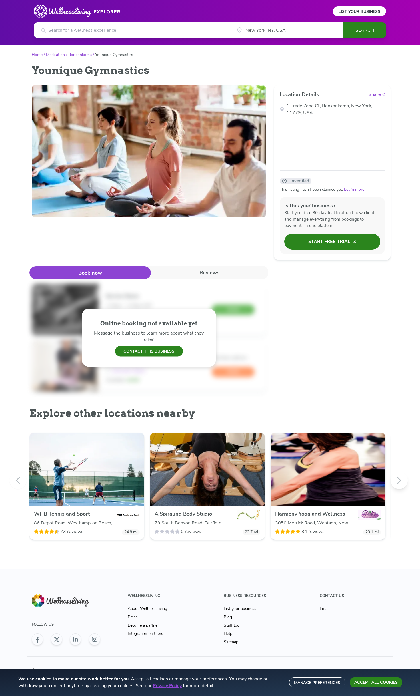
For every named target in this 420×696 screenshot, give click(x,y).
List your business (240, 608)
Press (133, 617)
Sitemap (231, 642)
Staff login (233, 625)
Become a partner (143, 625)
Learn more (354, 189)
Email (324, 608)
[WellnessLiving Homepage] (66, 601)
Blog (228, 617)
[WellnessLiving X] (56, 639)
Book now (90, 272)
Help (228, 633)
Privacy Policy (167, 686)
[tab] (90, 272)
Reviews (209, 272)
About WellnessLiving (147, 608)
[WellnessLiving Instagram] (94, 639)
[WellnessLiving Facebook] (37, 639)
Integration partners (145, 633)
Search (364, 30)
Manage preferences (317, 682)
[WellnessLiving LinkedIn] (75, 639)
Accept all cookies (376, 682)
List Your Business (359, 11)
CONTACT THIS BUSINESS (148, 351)
